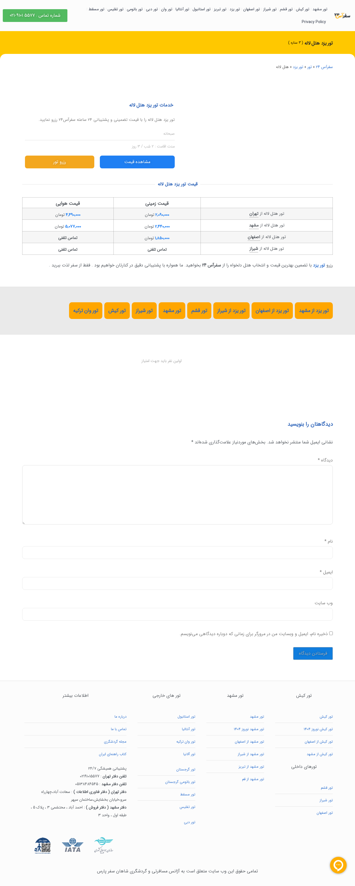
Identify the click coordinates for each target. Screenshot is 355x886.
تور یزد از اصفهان (272, 311)
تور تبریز (220, 9)
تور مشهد (320, 9)
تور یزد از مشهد (314, 311)
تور (309, 67)
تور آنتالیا (182, 9)
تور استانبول (201, 9)
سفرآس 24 (324, 67)
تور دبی (152, 9)
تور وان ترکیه (85, 311)
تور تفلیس (115, 9)
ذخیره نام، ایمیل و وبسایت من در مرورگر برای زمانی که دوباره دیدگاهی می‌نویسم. (253, 634)
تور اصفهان (251, 9)
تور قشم (286, 9)
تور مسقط (96, 9)
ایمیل (326, 572)
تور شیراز (270, 9)
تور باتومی (135, 9)
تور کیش (302, 9)
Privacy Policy (314, 22)
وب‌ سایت (324, 603)
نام (328, 541)
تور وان (166, 9)
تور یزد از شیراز (231, 311)
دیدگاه (325, 460)
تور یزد (235, 9)
